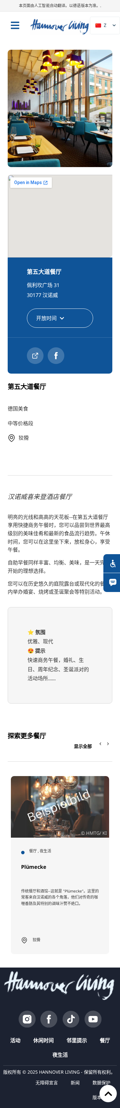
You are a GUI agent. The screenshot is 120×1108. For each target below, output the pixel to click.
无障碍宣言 (47, 1082)
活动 (15, 1040)
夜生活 (60, 1054)
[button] (108, 744)
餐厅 (105, 1040)
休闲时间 (43, 1040)
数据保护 (101, 1082)
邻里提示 (77, 1040)
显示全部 (83, 746)
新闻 (75, 1082)
